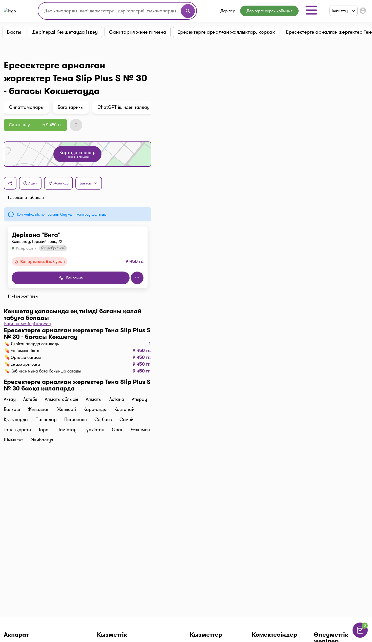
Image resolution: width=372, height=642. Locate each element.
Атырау (139, 399)
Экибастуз (42, 440)
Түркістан (94, 429)
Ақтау (10, 399)
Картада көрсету (77, 154)
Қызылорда (16, 419)
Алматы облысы (61, 399)
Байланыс (74, 277)
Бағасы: (86, 183)
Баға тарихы (71, 107)
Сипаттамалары (26, 107)
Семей (126, 419)
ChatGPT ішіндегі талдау (123, 107)
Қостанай (124, 409)
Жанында (61, 183)
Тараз (44, 429)
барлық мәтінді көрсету (28, 323)
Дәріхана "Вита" (36, 235)
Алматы (94, 399)
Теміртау (67, 429)
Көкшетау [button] (340, 10)
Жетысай (66, 409)
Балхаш (12, 409)
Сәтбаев (103, 419)
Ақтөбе (30, 399)
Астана (116, 399)
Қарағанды (95, 409)
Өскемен (140, 429)
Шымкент (13, 440)
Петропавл (75, 419)
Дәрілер (227, 11)
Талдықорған (17, 429)
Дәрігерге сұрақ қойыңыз (269, 11)
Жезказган (39, 409)
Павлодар (46, 419)
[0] (360, 636)
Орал (117, 429)
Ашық (32, 183)
